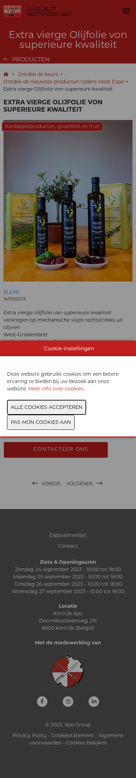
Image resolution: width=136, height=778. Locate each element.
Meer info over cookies (55, 389)
